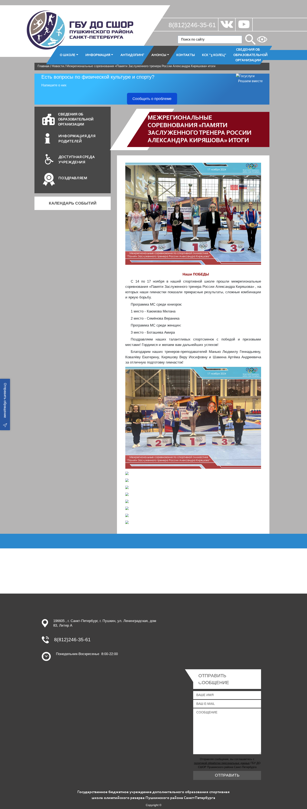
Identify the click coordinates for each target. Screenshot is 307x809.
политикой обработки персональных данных (222, 763)
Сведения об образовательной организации (249, 55)
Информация (97, 55)
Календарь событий (72, 203)
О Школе (67, 55)
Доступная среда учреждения (76, 159)
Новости (58, 66)
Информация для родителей (76, 138)
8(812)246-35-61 (192, 25)
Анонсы (158, 55)
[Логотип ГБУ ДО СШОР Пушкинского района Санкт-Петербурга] (80, 30)
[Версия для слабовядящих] (262, 39)
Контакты (185, 55)
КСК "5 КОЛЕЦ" (214, 55)
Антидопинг (132, 55)
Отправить (227, 775)
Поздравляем (72, 178)
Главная (43, 66)
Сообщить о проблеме (151, 99)
